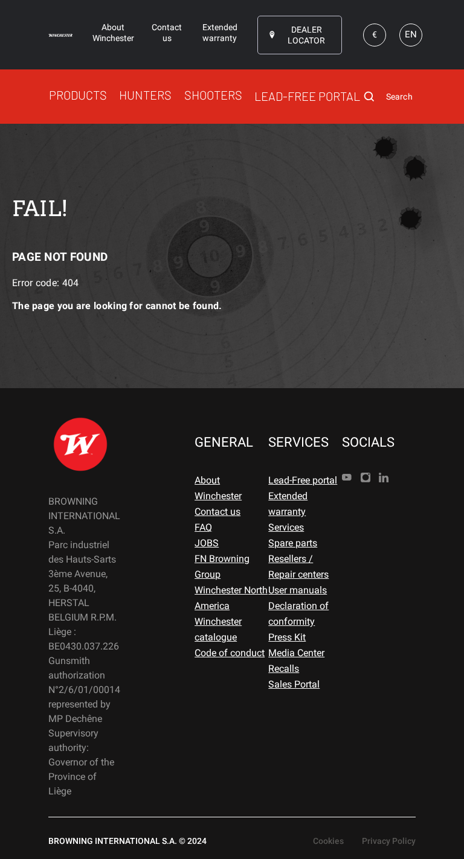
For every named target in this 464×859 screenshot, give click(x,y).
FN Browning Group (222, 566)
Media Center (296, 653)
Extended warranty (288, 503)
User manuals (297, 590)
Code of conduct (230, 653)
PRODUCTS (78, 95)
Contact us (217, 511)
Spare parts (292, 543)
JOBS (207, 543)
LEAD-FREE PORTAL (307, 96)
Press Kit (287, 637)
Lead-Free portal (302, 480)
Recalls (283, 668)
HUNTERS (145, 95)
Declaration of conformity (298, 613)
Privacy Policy (389, 841)
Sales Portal (294, 684)
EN (411, 34)
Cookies (328, 841)
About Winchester (218, 488)
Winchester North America (231, 598)
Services (286, 527)
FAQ (203, 527)
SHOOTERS (213, 95)
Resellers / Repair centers (298, 566)
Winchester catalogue (218, 629)
